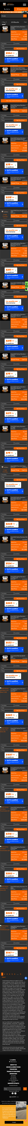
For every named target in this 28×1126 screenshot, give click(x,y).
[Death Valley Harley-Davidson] (8, 4)
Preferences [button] (5, 1117)
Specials (13, 1081)
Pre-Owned (13, 1077)
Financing (13, 1069)
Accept (14, 1122)
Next (4, 977)
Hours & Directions (13, 1067)
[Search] (25, 15)
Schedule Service (13, 1085)
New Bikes (13, 1075)
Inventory (13, 1073)
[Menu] (24, 5)
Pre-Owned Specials (13, 1080)
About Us (13, 1065)
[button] (25, 978)
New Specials (13, 1078)
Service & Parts (13, 1083)
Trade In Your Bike (13, 1071)
